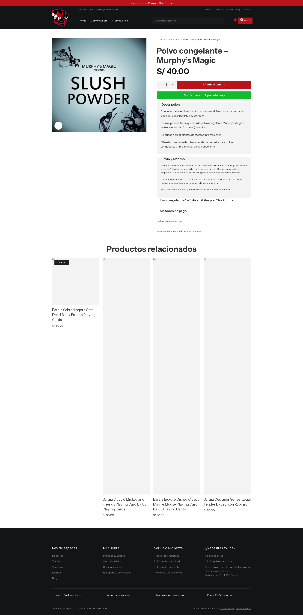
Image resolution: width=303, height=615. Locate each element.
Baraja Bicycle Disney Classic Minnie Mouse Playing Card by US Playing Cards (176, 504)
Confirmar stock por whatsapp (205, 95)
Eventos (229, 9)
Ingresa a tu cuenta (114, 555)
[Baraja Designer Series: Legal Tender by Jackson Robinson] (227, 376)
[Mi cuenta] (228, 21)
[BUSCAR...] (220, 20)
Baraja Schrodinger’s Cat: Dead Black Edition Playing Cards (74, 315)
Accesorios (174, 39)
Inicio (162, 39)
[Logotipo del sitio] (60, 17)
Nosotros (209, 9)
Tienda (56, 561)
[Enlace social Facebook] (144, 609)
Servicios (219, 9)
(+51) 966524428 (85, 9)
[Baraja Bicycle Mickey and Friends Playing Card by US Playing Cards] (126, 376)
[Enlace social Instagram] (149, 609)
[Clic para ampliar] (58, 126)
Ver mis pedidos (112, 561)
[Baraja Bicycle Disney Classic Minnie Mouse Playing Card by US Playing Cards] (176, 376)
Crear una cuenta (113, 567)
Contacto (246, 9)
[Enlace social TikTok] (158, 609)
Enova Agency (243, 608)
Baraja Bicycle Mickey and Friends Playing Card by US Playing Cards (125, 504)
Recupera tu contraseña (117, 572)
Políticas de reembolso (167, 567)
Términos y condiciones (168, 572)
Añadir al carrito (214, 84)
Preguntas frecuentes (166, 555)
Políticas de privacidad (167, 561)
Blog (238, 9)
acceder (168, 230)
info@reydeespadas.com (107, 9)
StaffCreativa (227, 608)
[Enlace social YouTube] (154, 609)
